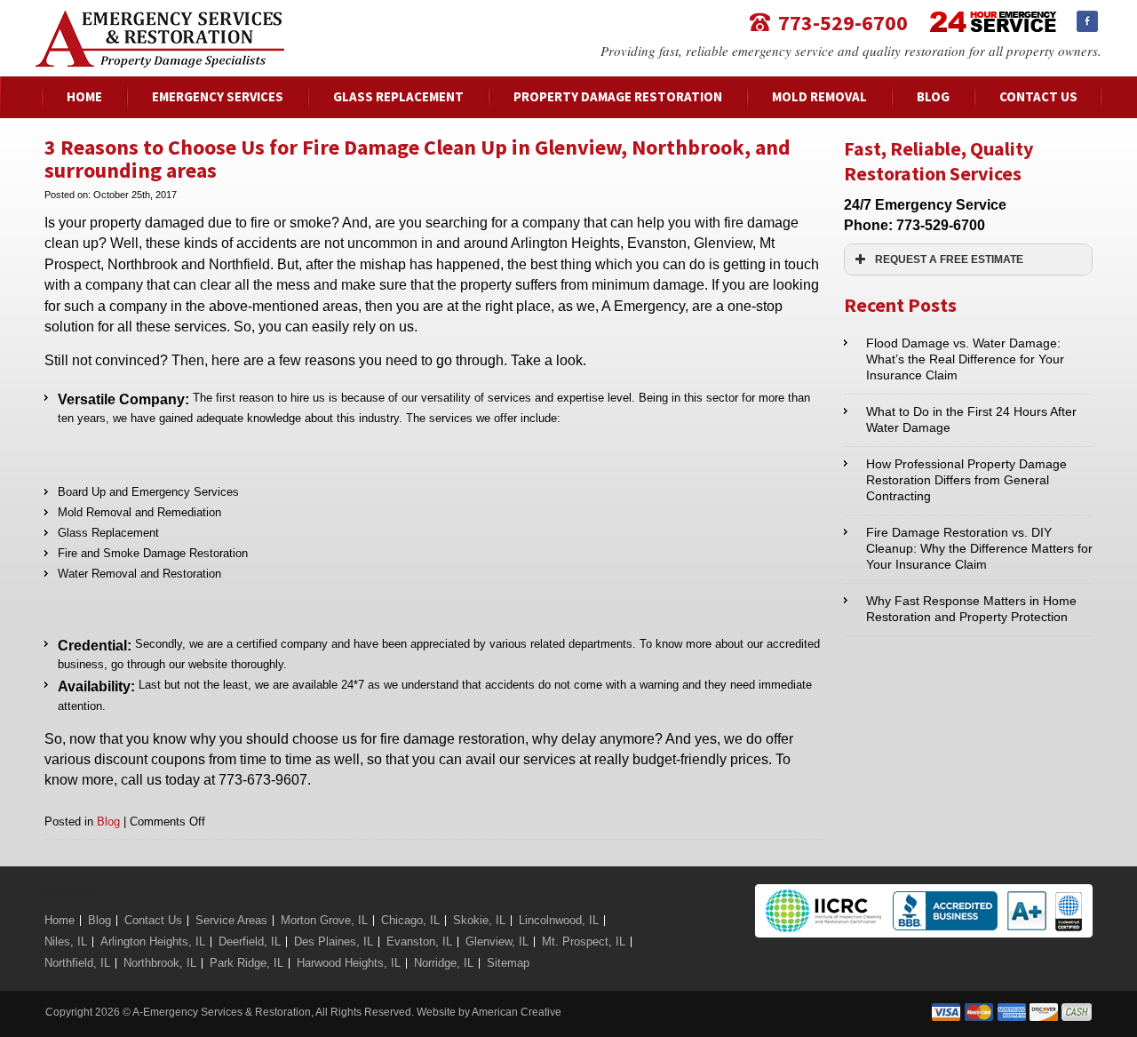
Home (59, 920)
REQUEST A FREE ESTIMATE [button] (949, 259)
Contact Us (153, 920)
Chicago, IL (410, 920)
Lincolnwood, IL (559, 920)
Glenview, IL (497, 941)
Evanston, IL (419, 941)
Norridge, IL (443, 962)
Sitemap (508, 962)
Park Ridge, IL (246, 962)
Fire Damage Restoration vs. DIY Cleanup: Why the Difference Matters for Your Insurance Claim (979, 548)
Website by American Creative (489, 1012)
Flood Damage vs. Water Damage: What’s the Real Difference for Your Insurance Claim (965, 359)
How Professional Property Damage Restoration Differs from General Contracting (966, 480)
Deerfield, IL (250, 941)
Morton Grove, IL (324, 920)
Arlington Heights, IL (152, 941)
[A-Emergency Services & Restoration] (160, 19)
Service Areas (231, 920)
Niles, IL (65, 941)
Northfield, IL (77, 962)
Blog (108, 821)
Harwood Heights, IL (349, 962)
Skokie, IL (479, 920)
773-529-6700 (843, 21)
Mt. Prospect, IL (583, 941)
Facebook (1087, 21)
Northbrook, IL (159, 962)
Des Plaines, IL (333, 941)
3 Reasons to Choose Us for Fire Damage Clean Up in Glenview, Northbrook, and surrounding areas (417, 158)
